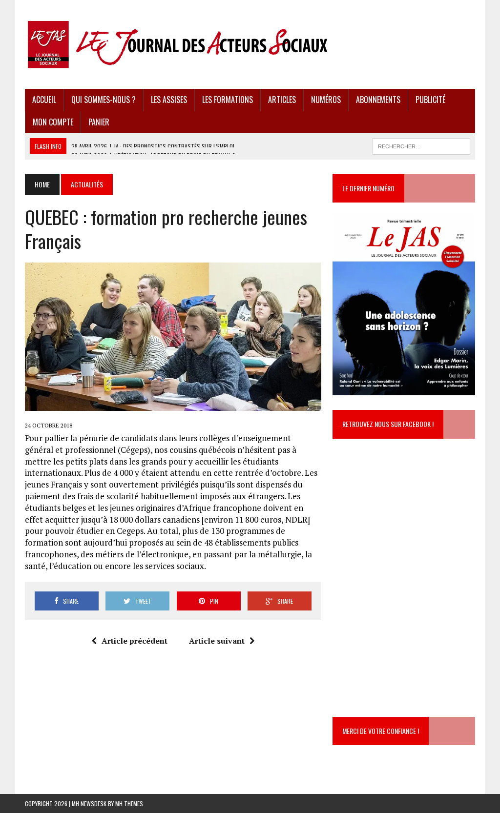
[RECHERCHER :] (421, 145)
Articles (282, 99)
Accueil (44, 99)
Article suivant (217, 640)
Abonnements (378, 99)
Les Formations (227, 99)
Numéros (326, 99)
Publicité (430, 99)
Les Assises (169, 99)
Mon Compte (53, 122)
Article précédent (134, 640)
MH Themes (129, 803)
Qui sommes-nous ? (103, 99)
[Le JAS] (250, 44)
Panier (98, 122)
